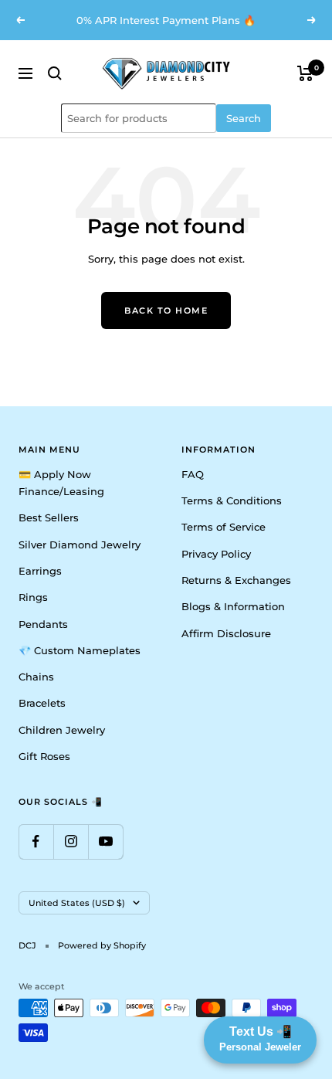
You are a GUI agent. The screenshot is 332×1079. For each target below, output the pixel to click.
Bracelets (42, 703)
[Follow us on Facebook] (36, 841)
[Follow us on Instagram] (70, 841)
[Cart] (305, 73)
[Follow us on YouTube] (105, 841)
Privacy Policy (216, 554)
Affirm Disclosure (226, 633)
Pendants (43, 624)
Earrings (40, 571)
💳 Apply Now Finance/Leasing (61, 482)
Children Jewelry (62, 730)
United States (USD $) (77, 902)
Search (243, 118)
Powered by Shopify (102, 945)
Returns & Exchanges (236, 580)
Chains (36, 676)
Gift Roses (44, 756)
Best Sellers (49, 517)
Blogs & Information (233, 606)
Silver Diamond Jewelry (80, 544)
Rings (33, 597)
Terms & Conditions (231, 500)
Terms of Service (223, 527)
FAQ (192, 474)
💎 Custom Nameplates (80, 650)
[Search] (55, 73)
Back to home (166, 310)
